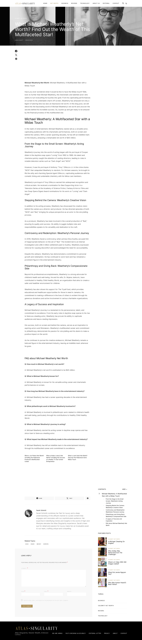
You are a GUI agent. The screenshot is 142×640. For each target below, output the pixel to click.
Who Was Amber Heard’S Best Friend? (117, 583)
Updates (46, 544)
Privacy (107, 633)
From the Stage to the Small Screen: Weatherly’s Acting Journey (114, 501)
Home (45, 3)
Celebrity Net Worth (21, 18)
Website (69, 591)
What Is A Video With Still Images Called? (117, 563)
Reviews (74, 3)
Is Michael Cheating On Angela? (116, 542)
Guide (32, 544)
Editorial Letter (95, 633)
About (115, 633)
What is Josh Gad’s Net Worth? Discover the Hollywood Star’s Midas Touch (77, 457)
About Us (96, 3)
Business (65, 3)
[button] (126, 3)
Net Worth (54, 3)
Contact (116, 3)
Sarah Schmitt (19, 40)
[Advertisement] (57, 64)
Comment (24, 568)
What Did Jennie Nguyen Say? (117, 573)
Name (23, 591)
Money (39, 544)
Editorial (106, 3)
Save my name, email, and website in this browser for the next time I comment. (46, 600)
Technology (85, 3)
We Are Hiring (57, 633)
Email (46, 591)
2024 (27, 544)
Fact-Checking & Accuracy (76, 633)
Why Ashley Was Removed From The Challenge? (115, 552)
